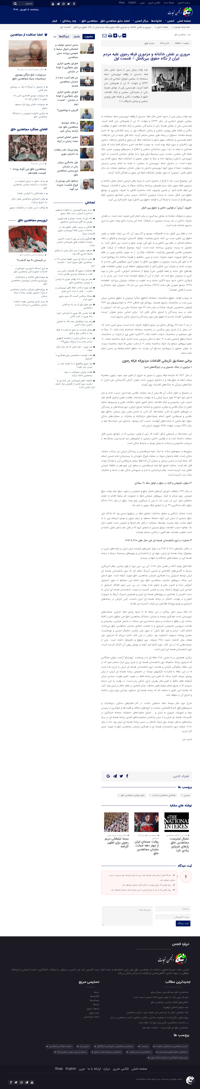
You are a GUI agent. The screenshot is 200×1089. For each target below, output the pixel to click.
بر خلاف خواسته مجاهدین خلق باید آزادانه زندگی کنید (68, 127)
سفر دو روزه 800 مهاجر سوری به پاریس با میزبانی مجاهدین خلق (73, 280)
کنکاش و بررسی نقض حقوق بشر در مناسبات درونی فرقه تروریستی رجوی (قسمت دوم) (76, 230)
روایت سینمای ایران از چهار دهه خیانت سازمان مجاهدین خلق (147, 847)
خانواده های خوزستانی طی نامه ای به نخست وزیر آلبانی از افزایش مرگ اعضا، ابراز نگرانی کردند (75, 384)
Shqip (122, 2)
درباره (106, 1068)
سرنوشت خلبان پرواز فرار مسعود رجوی (31, 106)
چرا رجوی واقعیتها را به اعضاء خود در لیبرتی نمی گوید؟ (75, 365)
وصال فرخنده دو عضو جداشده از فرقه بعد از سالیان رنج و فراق (74, 331)
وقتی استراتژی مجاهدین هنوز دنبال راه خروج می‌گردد (29, 200)
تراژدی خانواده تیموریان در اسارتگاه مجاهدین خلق (29, 115)
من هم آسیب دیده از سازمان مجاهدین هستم (67, 82)
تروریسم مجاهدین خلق (32, 220)
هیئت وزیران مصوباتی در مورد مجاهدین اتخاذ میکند (78, 373)
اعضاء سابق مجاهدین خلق (115, 21)
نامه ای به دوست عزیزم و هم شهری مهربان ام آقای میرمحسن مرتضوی (75, 220)
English (132, 2)
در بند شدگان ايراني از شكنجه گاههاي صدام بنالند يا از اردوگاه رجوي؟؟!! (74, 340)
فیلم (54, 21)
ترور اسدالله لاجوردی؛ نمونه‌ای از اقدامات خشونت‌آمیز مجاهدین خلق (30, 270)
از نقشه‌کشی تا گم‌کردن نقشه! (31, 193)
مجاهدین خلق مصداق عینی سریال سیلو (170, 992)
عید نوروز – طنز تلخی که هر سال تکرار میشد (74, 348)
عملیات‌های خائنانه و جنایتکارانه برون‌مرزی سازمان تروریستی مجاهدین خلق (29, 280)
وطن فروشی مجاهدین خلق (132, 795)
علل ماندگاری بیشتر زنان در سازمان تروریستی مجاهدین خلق (67, 168)
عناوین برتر (84, 1046)
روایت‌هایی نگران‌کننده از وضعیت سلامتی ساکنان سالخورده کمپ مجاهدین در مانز (149, 1017)
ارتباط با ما (169, 2)
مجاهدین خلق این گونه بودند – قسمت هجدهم (28, 171)
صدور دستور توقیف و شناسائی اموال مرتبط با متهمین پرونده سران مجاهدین (66, 51)
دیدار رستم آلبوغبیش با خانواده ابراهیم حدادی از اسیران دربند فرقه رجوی (74, 211)
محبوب (88, 36)
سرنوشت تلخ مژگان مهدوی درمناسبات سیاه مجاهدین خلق (29, 77)
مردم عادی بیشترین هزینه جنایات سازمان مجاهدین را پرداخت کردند (30, 303)
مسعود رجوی (93, 1008)
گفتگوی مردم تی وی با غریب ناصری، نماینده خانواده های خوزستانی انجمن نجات (76, 242)
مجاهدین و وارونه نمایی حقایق (107, 1052)
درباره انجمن (184, 2)
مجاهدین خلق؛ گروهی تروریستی (173, 1052)
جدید (77, 36)
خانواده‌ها (156, 21)
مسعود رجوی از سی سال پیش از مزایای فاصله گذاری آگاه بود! (73, 252)
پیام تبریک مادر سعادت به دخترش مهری (66, 152)
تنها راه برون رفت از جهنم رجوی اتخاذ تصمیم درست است (161, 997)
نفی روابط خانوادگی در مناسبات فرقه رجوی (169, 1057)
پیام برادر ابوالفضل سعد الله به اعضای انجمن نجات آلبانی (74, 323)
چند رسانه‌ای (69, 21)
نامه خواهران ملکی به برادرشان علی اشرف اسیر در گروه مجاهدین (158, 1012)
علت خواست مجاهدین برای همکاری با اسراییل (74, 357)
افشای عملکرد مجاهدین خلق (29, 129)
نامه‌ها (96, 1004)
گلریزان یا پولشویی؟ (67, 110)
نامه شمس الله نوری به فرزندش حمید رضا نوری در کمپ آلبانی (74, 314)
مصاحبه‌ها (94, 1000)
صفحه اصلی (184, 21)
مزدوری (187, 795)
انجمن (170, 21)
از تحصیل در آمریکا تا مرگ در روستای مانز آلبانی (28, 88)
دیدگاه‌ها (64, 36)
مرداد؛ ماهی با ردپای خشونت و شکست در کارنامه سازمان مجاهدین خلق (30, 184)
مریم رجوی (94, 1012)
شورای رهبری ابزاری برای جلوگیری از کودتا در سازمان (67, 67)
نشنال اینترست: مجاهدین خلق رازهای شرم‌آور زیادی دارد (179, 844)
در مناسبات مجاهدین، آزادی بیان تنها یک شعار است (163, 1022)
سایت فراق (149, 43)
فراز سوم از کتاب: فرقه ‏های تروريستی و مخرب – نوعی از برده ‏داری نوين (73, 289)
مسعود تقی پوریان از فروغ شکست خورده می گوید (67, 185)
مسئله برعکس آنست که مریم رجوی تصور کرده (75, 297)
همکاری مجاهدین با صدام (164, 795)
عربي (142, 2)
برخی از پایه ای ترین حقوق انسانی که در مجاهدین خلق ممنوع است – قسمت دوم (74, 262)
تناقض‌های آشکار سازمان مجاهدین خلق (170, 1002)
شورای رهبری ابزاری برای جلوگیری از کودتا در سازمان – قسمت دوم (67, 98)
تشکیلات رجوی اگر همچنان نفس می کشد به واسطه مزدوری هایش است (74, 272)
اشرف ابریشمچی (91, 1016)
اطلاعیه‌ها (94, 996)
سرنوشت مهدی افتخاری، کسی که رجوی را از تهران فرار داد (30, 97)
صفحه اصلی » (161, 27)
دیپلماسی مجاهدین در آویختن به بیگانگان (115, 1046)
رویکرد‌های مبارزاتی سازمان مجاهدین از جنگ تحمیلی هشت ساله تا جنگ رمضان (28, 293)
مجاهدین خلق (89, 21)
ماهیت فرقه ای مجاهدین (60, 1046)
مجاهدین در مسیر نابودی (140, 1052)
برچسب (144, 1046)
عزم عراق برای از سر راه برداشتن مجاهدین (77, 306)
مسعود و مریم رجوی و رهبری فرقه (71, 1052)
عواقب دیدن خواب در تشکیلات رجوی (28, 207)
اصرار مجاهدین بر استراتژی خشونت (171, 1046)
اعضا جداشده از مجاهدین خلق (28, 37)
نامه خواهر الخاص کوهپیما (176, 1007)
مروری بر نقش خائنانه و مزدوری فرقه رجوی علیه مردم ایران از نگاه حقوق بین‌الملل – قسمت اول (146, 56)
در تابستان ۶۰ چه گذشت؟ (31, 260)
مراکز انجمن (141, 21)
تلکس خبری (154, 2)
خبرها (96, 992)
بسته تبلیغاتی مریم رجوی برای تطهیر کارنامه (117, 842)
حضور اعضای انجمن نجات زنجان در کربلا (67, 139)
